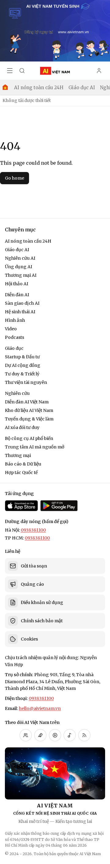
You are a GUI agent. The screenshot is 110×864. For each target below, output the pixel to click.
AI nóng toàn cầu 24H (39, 87)
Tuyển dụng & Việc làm (29, 419)
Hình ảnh (15, 320)
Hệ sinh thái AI (20, 311)
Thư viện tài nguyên (26, 382)
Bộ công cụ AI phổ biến (29, 438)
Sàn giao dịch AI (22, 303)
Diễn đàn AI (17, 294)
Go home (14, 178)
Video (11, 329)
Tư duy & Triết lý (22, 374)
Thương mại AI (20, 275)
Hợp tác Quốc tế (21, 472)
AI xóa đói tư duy (22, 427)
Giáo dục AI (81, 87)
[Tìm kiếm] (22, 71)
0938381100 (33, 530)
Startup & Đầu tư (22, 357)
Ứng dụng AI (18, 266)
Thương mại (18, 455)
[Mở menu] (10, 71)
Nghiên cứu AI (20, 258)
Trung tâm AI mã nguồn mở (34, 447)
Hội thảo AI (16, 283)
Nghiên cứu (17, 393)
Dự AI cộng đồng (22, 365)
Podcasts (14, 337)
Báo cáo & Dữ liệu (23, 464)
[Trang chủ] (5, 87)
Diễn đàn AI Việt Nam (27, 402)
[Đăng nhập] (99, 71)
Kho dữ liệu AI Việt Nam (29, 410)
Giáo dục (14, 348)
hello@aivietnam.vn (40, 708)
